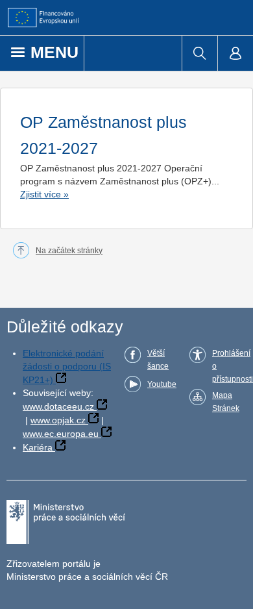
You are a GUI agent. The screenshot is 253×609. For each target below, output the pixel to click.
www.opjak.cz (58, 420)
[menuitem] (199, 53)
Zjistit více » (44, 194)
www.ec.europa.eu (61, 434)
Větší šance (158, 360)
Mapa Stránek (225, 402)
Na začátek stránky (69, 250)
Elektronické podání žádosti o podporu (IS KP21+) (67, 366)
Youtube (161, 384)
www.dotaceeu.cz (58, 406)
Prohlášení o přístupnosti (232, 366)
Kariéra (38, 447)
